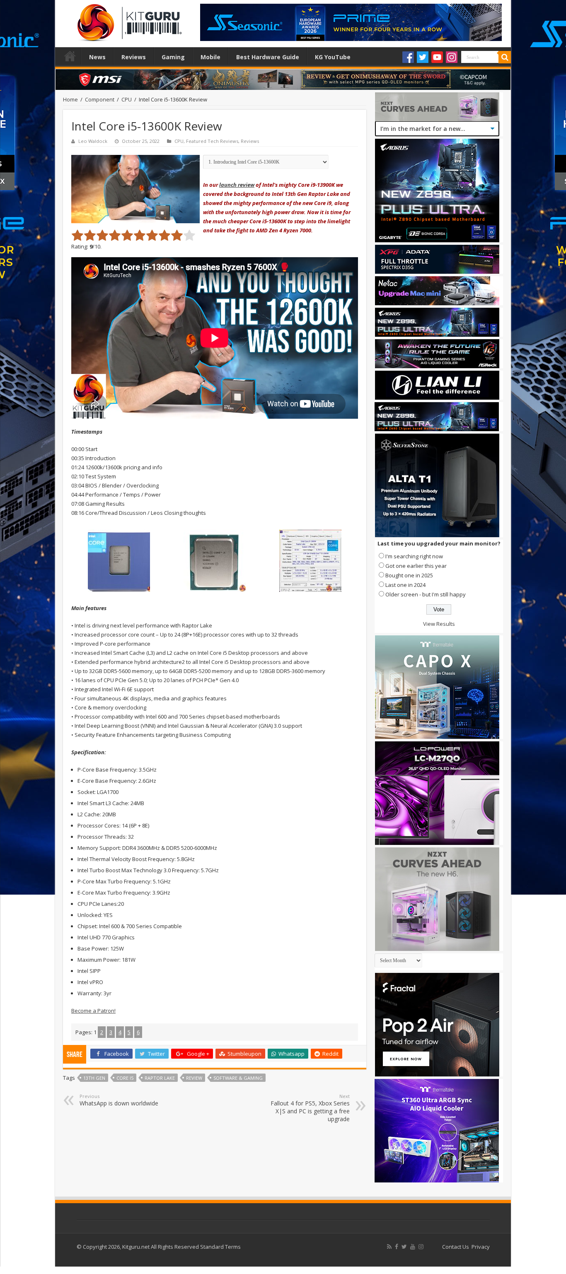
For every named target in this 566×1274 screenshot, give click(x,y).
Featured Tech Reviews (212, 141)
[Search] (504, 57)
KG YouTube (333, 57)
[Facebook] (408, 57)
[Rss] (389, 1247)
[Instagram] (451, 57)
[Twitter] (422, 57)
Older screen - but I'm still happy (425, 594)
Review (194, 1078)
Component (99, 99)
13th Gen (94, 1078)
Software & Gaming (238, 1078)
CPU (126, 99)
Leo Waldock (92, 141)
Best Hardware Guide (267, 57)
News (97, 57)
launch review (236, 184)
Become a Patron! (93, 1010)
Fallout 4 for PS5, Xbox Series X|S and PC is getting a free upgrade (310, 1108)
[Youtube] (437, 57)
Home (70, 56)
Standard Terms (220, 1246)
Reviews (133, 57)
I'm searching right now (414, 556)
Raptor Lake (160, 1078)
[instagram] (421, 1247)
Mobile (210, 57)
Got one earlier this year (416, 565)
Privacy (481, 1246)
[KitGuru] (127, 20)
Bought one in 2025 (409, 575)
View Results (439, 623)
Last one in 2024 (405, 585)
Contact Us (455, 1246)
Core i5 (124, 1078)
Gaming (173, 57)
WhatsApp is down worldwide (119, 1100)
